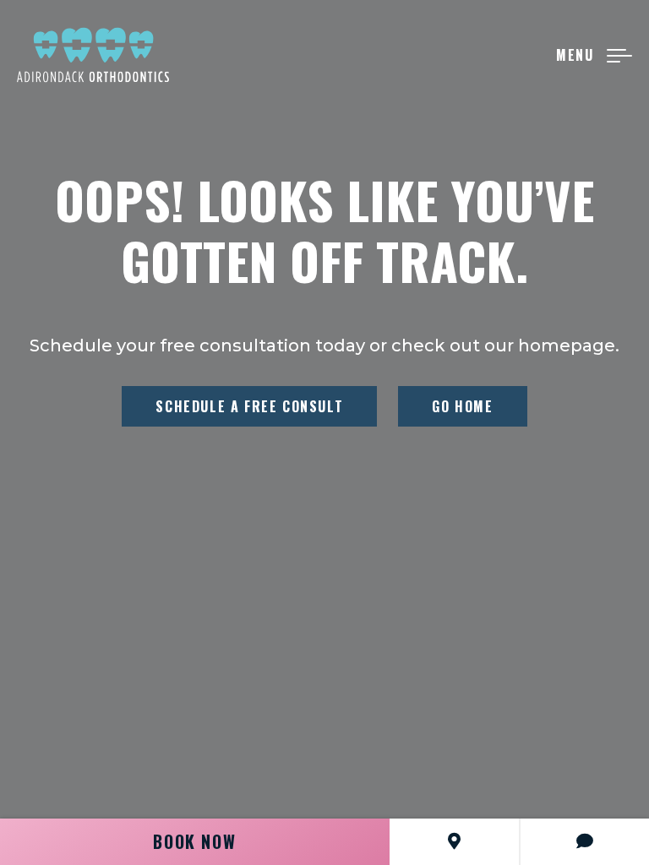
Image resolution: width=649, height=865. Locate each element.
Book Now (194, 841)
